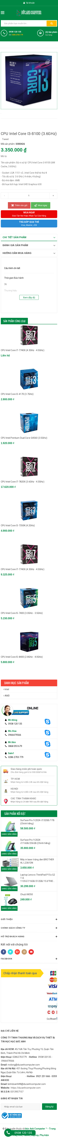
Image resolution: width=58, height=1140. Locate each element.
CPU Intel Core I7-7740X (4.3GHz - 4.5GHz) (22, 350)
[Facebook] (3, 952)
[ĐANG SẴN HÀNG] (11, 862)
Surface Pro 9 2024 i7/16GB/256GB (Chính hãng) (35, 841)
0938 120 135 (15, 32)
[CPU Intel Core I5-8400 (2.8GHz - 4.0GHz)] (29, 642)
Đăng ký (49, 1106)
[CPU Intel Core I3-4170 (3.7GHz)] (29, 379)
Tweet (5, 139)
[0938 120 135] (8, 1133)
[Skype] (49, 721)
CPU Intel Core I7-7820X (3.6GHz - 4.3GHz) (22, 481)
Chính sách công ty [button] (13, 928)
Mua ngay (42, 205)
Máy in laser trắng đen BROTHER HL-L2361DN (37, 861)
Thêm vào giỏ (20, 205)
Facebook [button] (6, 958)
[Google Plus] (17, 952)
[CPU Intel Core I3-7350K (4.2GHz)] (29, 510)
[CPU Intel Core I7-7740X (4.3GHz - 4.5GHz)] (29, 335)
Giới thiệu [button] (7, 919)
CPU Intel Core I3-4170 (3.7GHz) (17, 394)
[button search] (52, 23)
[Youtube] (31, 952)
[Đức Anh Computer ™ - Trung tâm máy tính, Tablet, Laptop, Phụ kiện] (29, 12)
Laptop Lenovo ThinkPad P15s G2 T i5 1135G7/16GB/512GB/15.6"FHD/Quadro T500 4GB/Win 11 (37, 878)
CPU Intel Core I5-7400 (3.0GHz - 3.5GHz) (22, 613)
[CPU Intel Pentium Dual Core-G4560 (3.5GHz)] (29, 423)
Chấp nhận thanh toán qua (20, 973)
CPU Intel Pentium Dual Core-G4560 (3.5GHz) (24, 438)
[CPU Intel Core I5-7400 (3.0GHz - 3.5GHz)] (29, 598)
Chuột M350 (26, 894)
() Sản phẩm (51, 33)
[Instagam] (24, 952)
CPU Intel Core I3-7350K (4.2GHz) (18, 525)
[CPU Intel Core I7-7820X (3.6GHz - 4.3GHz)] (29, 467)
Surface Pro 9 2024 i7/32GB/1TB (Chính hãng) (37, 822)
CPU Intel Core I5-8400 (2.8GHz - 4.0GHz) (22, 657)
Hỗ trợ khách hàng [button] (12, 936)
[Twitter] (10, 952)
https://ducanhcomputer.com (26, 1087)
